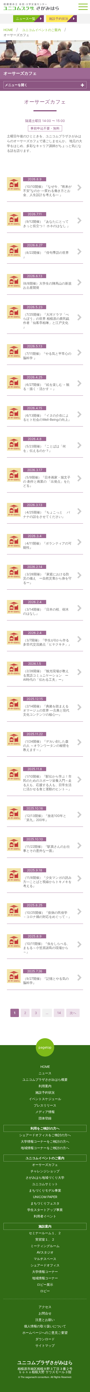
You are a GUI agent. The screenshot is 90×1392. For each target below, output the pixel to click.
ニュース (45, 1073)
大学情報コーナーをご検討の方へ (45, 1141)
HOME (8, 30)
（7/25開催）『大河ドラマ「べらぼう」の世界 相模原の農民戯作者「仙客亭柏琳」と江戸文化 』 (46, 320)
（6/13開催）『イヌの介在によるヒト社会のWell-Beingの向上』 (47, 417)
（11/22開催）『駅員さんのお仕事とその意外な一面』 (46, 848)
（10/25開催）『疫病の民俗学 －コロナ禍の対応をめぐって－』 (47, 915)
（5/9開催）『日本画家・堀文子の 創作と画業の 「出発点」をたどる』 (46, 481)
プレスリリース (45, 1105)
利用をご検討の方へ (45, 1128)
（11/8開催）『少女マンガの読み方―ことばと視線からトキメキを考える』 (47, 882)
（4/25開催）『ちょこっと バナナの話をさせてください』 (46, 514)
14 (59, 1013)
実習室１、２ (45, 1239)
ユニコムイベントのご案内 (41, 30)
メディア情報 (45, 1112)
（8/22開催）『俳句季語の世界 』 (46, 255)
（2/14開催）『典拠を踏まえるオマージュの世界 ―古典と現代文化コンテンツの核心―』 (46, 710)
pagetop (45, 1047)
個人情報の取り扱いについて (45, 1326)
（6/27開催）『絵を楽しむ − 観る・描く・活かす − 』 (46, 387)
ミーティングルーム (45, 1246)
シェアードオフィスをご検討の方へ (45, 1135)
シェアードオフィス (45, 1265)
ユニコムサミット (45, 1184)
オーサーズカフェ (45, 1165)
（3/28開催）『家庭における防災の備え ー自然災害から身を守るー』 (47, 578)
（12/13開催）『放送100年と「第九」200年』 (44, 818)
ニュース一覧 (25, 18)
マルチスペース (45, 1259)
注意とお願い (45, 1320)
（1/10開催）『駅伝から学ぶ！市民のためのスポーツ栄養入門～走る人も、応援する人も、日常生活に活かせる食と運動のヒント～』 (47, 782)
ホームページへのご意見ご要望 (45, 1332)
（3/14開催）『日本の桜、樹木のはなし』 (46, 611)
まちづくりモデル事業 (45, 1190)
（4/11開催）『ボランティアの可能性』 (47, 545)
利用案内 (45, 1086)
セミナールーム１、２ (45, 1233)
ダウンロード (45, 1339)
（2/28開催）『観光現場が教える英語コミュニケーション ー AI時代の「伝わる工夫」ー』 (46, 675)
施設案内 (45, 1226)
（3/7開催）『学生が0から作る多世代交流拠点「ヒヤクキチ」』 (47, 642)
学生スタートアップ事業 (45, 1210)
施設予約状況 (58, 18)
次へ (73, 1013)
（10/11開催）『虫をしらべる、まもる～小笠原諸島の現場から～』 (46, 948)
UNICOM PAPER (45, 1197)
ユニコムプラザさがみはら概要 (45, 1079)
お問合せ (45, 1313)
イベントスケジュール (45, 1099)
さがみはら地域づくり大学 (45, 1177)
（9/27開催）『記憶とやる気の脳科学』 (46, 981)
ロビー (45, 1291)
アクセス (45, 1307)
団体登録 (45, 1118)
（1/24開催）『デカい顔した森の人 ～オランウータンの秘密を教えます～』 (46, 745)
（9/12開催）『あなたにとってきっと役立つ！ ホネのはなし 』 (46, 223)
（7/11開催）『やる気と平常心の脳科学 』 (47, 356)
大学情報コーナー (45, 1272)
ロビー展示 (45, 1284)
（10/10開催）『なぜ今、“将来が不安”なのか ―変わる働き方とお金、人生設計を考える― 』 (47, 190)
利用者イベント (45, 1216)
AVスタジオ (45, 1252)
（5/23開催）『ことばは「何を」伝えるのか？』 (44, 448)
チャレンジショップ (45, 1171)
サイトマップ (45, 1345)
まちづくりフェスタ (45, 1203)
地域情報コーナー (45, 1278)
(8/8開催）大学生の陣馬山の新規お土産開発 (47, 285)
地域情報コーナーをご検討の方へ (45, 1148)
